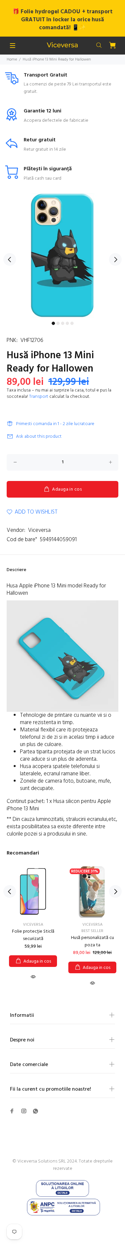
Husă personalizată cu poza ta (92, 941)
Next (115, 259)
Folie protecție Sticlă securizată (33, 935)
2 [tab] (58, 323)
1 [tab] (53, 323)
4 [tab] (67, 323)
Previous (9, 259)
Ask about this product (39, 436)
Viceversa (39, 530)
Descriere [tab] (16, 570)
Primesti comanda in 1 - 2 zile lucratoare (55, 424)
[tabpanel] (62, 255)
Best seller (92, 931)
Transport (38, 396)
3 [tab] (62, 323)
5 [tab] (72, 323)
